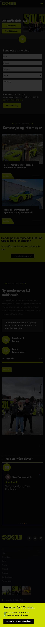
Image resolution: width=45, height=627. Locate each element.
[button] (42, 606)
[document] (22, 313)
